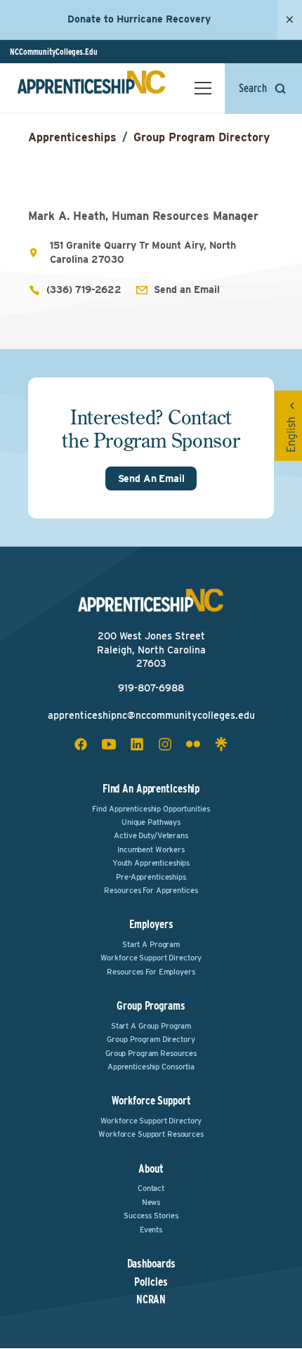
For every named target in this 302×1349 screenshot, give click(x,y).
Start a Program (151, 944)
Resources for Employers (151, 972)
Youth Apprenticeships (151, 863)
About (150, 1168)
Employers (151, 924)
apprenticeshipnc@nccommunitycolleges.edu (151, 715)
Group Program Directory (201, 137)
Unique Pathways (151, 822)
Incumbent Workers (151, 849)
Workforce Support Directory (151, 958)
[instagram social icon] (165, 744)
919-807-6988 (151, 687)
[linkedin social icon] (137, 744)
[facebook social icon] (81, 744)
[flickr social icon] (193, 744)
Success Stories (151, 1215)
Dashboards (151, 1264)
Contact (151, 1188)
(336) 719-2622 (84, 289)
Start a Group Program (151, 1026)
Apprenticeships (72, 137)
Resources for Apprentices (150, 890)
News (151, 1202)
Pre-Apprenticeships (151, 877)
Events (151, 1229)
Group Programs (151, 1005)
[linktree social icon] (221, 744)
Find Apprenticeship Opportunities (150, 809)
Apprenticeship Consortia (151, 1066)
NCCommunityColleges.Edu (54, 51)
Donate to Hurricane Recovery (139, 19)
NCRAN (151, 1299)
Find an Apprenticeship (151, 788)
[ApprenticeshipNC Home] (91, 87)
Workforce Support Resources (151, 1134)
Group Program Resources (151, 1053)
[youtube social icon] (109, 744)
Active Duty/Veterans (151, 835)
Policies (150, 1282)
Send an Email (187, 289)
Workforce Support (151, 1100)
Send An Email (151, 478)
